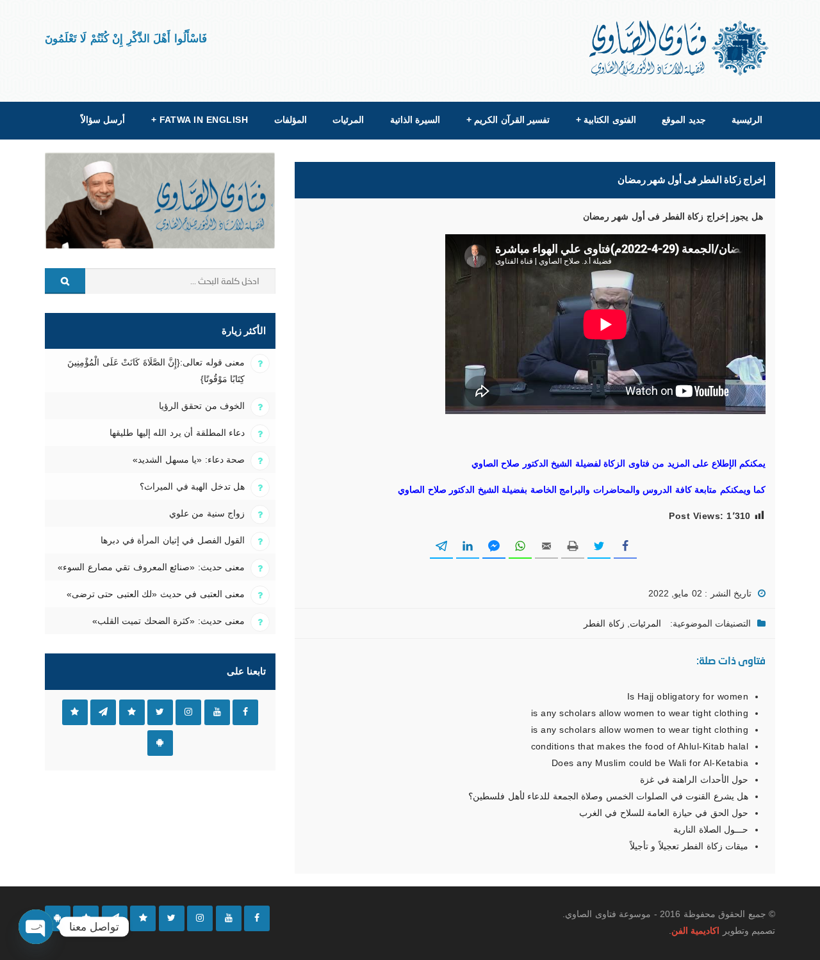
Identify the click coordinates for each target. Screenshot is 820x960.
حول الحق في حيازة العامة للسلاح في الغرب (663, 813)
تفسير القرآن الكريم (508, 120)
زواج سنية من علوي (207, 513)
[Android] (57, 918)
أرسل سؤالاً (103, 120)
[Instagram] (200, 918)
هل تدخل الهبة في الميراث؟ (192, 486)
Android (160, 743)
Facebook (245, 712)
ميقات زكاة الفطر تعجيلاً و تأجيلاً (689, 846)
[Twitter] (171, 918)
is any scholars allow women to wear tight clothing (639, 713)
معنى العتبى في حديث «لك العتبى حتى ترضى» (156, 594)
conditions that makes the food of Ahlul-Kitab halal (639, 746)
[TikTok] (143, 918)
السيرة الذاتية (415, 120)
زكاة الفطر (604, 623)
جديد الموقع (683, 120)
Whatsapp (75, 712)
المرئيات (348, 120)
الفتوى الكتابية (606, 120)
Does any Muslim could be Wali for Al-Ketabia (650, 763)
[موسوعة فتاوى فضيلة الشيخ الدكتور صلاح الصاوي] (680, 48)
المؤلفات (290, 120)
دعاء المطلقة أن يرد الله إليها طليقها (177, 433)
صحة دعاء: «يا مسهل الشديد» (189, 459)
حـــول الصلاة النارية (710, 829)
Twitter (160, 712)
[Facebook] (257, 918)
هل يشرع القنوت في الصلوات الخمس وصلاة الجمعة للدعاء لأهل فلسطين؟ (608, 796)
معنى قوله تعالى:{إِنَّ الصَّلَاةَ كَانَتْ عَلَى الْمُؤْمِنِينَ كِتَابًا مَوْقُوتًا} (156, 370)
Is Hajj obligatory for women (687, 696)
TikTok (132, 712)
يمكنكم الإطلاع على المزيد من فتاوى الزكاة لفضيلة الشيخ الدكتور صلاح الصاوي (619, 463)
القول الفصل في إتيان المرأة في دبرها (173, 540)
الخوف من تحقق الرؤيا (202, 406)
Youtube (217, 712)
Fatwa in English (200, 120)
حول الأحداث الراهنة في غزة (694, 779)
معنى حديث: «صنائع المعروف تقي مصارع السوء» (151, 567)
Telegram (103, 712)
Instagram (188, 712)
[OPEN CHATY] (36, 926)
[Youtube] (229, 918)
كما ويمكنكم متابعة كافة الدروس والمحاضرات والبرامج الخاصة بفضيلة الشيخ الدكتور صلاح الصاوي (582, 489)
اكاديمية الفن (695, 930)
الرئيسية (747, 120)
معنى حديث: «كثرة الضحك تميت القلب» (168, 621)
